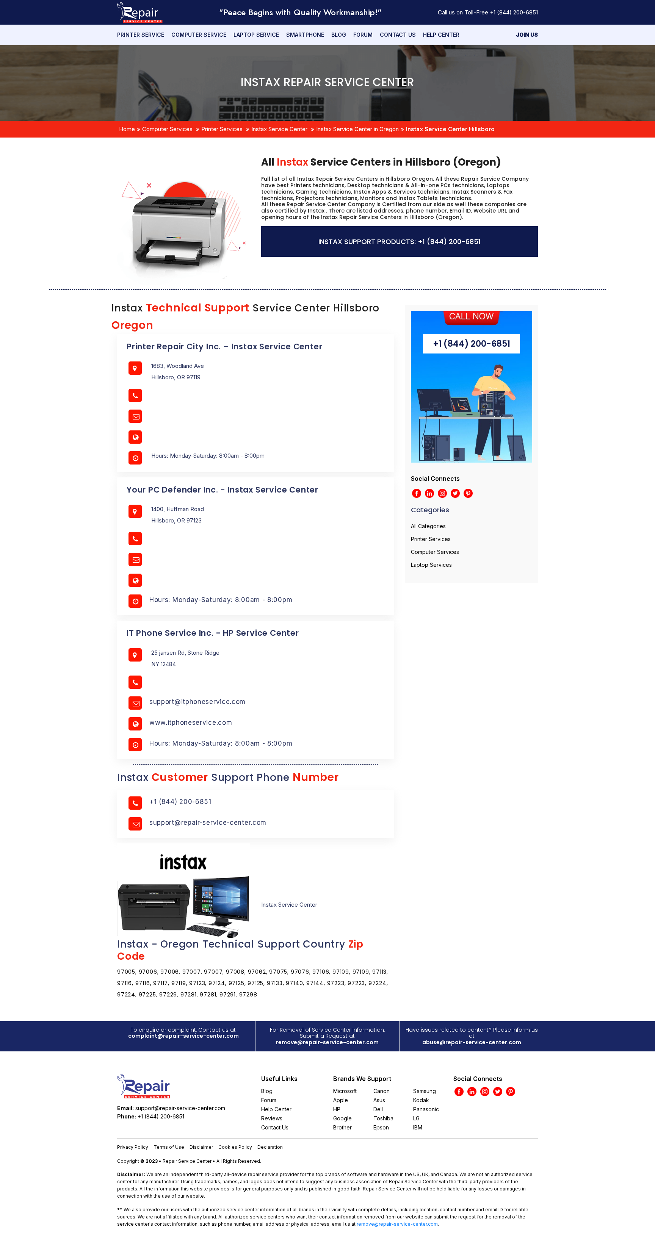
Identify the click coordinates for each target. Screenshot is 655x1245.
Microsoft (345, 1091)
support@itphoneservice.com (197, 701)
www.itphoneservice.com (190, 722)
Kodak (421, 1100)
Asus (379, 1100)
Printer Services (222, 129)
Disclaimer (201, 1147)
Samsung (424, 1091)
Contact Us (398, 34)
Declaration (270, 1147)
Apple (340, 1100)
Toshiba (383, 1118)
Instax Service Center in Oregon (357, 129)
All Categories (428, 526)
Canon (381, 1091)
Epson (381, 1127)
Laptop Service (256, 34)
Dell (378, 1109)
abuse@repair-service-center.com (471, 1042)
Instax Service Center (279, 129)
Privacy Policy (132, 1147)
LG (416, 1118)
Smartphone (305, 34)
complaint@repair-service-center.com (183, 1036)
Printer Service (140, 34)
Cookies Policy (235, 1147)
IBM (417, 1127)
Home (127, 129)
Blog (338, 34)
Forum (363, 34)
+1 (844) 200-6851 (514, 12)
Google (342, 1118)
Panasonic (426, 1109)
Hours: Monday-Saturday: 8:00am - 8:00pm (220, 600)
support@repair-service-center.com (207, 822)
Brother (342, 1127)
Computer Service (198, 34)
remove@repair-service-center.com (327, 1042)
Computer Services (167, 129)
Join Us (527, 34)
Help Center (441, 34)
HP (336, 1109)
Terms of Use (169, 1147)
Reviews (271, 1118)
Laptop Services (431, 565)
